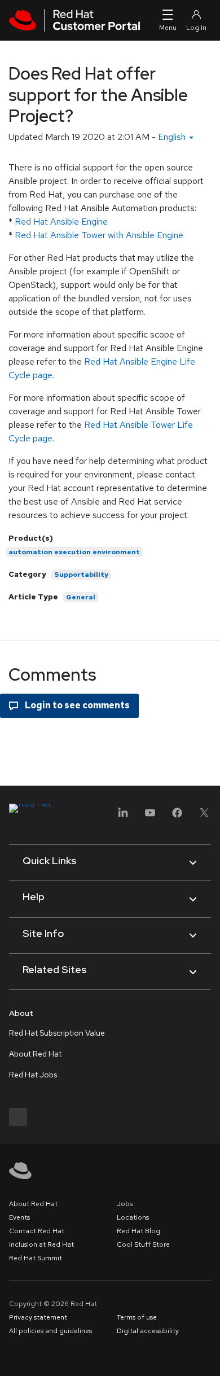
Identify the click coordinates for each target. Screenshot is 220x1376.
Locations (133, 1217)
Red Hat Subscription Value (57, 1033)
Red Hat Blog (138, 1230)
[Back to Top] (207, 1355)
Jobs (125, 1203)
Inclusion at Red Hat (41, 1244)
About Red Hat (35, 1054)
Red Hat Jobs (33, 1075)
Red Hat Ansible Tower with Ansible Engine (99, 235)
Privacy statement (38, 1317)
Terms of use (137, 1317)
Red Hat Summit (35, 1258)
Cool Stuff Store (143, 1244)
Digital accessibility (148, 1330)
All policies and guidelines (50, 1330)
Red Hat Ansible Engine (61, 221)
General (80, 597)
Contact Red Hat (36, 1230)
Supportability (81, 574)
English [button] (173, 137)
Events (19, 1217)
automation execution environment (74, 551)
